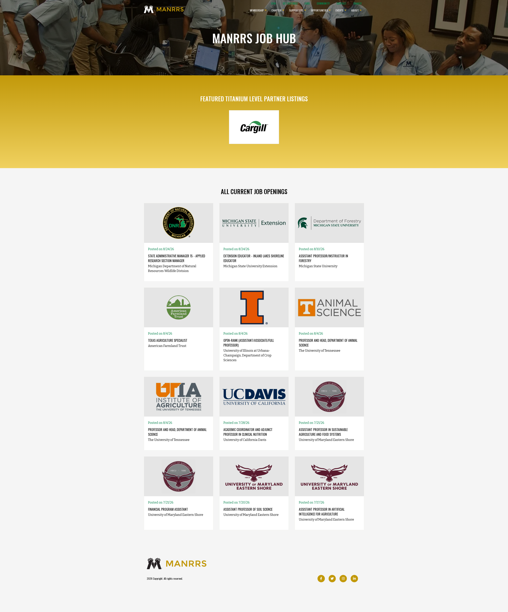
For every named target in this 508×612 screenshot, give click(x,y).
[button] (258, 9)
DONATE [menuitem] (357, 3)
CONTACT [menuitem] (341, 3)
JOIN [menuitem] (273, 3)
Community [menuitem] (323, 3)
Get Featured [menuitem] (290, 3)
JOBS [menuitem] (307, 3)
